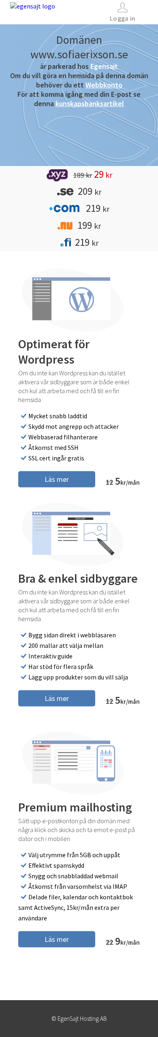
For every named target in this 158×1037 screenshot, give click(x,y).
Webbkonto (103, 84)
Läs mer (57, 478)
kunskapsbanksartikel (90, 103)
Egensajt (104, 66)
